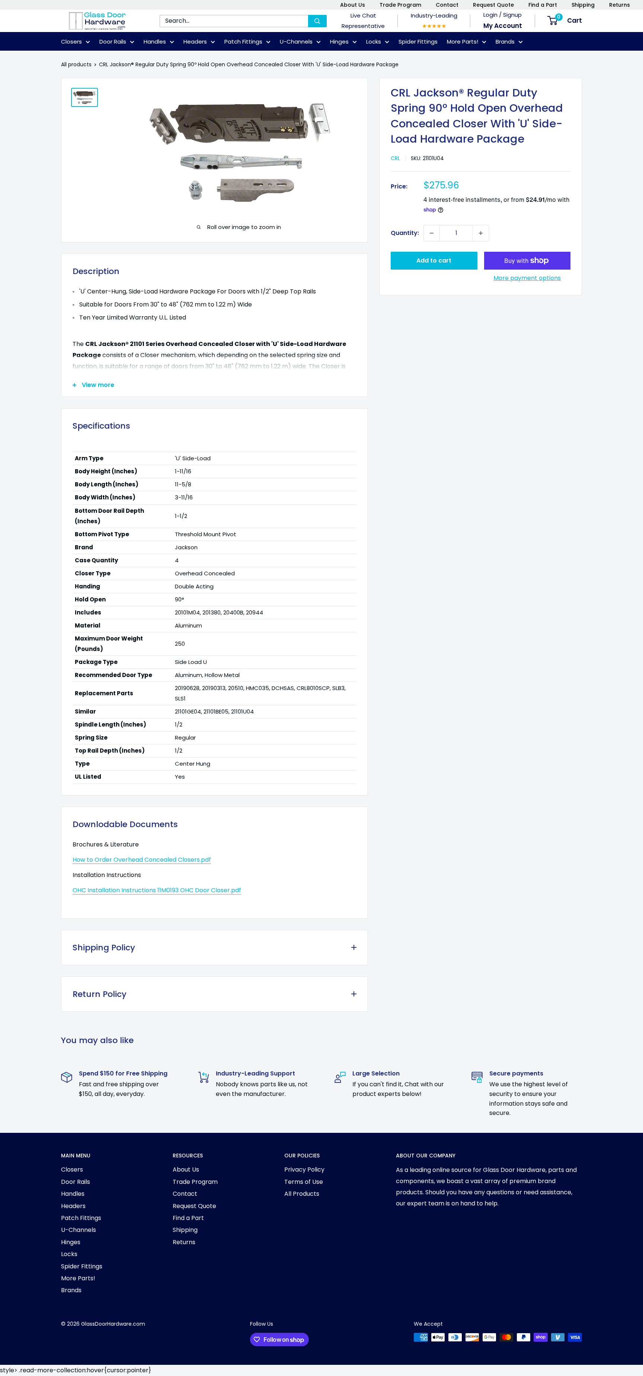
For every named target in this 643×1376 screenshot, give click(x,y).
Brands (505, 41)
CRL (395, 158)
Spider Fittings (418, 41)
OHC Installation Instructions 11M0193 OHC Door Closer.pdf (157, 890)
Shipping (583, 5)
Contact (447, 5)
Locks (373, 41)
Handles (155, 41)
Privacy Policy (304, 1169)
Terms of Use (303, 1182)
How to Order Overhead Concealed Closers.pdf (142, 859)
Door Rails (112, 41)
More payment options (527, 278)
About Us (352, 5)
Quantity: (405, 233)
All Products (301, 1193)
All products (76, 64)
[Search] (317, 21)
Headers (195, 41)
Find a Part (542, 5)
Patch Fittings (243, 41)
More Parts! (462, 41)
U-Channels (296, 41)
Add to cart (433, 260)
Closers (71, 41)
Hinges (339, 41)
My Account (502, 25)
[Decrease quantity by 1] (431, 233)
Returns (619, 5)
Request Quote (493, 5)
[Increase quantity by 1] (481, 233)
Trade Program (400, 5)
